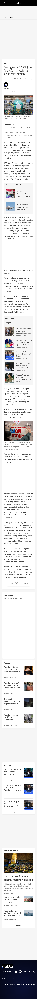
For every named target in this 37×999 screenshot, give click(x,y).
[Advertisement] (18, 40)
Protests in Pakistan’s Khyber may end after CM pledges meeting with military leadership (23, 193)
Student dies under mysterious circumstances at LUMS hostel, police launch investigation (24, 331)
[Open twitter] (34, 971)
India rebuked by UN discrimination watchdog (18, 878)
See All (18, 925)
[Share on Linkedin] (26, 583)
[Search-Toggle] (34, 3)
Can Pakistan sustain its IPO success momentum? (12, 771)
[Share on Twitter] (21, 583)
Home (4, 17)
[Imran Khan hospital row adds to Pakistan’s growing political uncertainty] (28, 788)
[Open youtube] (25, 971)
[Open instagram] (20, 971)
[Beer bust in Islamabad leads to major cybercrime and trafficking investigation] (28, 702)
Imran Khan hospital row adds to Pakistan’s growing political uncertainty (13, 787)
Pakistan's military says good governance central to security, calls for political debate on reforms (23, 377)
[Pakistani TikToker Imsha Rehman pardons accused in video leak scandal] (28, 670)
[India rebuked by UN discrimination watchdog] (18, 863)
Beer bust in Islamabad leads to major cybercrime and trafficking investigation (12, 701)
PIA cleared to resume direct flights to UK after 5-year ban (23, 207)
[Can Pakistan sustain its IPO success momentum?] (28, 772)
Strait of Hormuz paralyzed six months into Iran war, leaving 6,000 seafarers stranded (13, 913)
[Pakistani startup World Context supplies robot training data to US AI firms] (28, 718)
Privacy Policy (6, 978)
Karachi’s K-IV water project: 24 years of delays (23, 354)
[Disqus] (18, 628)
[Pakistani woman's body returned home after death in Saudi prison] (28, 686)
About (13, 978)
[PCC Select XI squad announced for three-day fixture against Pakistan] (9, 366)
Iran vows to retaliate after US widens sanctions (13, 899)
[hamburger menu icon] (4, 3)
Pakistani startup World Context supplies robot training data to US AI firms (13, 717)
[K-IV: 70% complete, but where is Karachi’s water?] (28, 804)
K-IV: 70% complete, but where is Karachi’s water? (12, 803)
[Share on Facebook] (16, 583)
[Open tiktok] (29, 971)
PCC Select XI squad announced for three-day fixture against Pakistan (23, 365)
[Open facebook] (16, 971)
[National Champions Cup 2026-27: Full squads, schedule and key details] (9, 343)
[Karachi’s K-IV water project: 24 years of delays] (9, 355)
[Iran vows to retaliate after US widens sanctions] (28, 898)
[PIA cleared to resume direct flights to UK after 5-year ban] (10, 206)
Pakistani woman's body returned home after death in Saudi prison (13, 685)
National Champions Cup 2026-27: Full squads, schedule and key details (24, 342)
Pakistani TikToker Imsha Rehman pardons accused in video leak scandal (12, 669)
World (6, 63)
